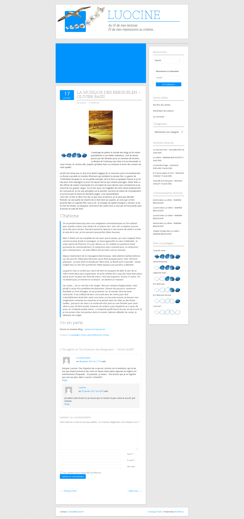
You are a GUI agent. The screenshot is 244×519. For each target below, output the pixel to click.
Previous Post (68, 491)
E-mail (130, 460)
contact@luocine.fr (76, 511)
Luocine (82, 387)
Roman (106, 335)
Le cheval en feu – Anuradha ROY (167, 149)
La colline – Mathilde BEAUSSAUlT (167, 157)
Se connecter (158, 116)
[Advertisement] (101, 63)
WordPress (179, 511)
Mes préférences (94, 335)
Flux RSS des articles (162, 105)
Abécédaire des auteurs (163, 110)
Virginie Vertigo (159, 231)
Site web (131, 466)
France (84, 335)
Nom (129, 454)
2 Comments (94, 102)
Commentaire (127, 427)
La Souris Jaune (83, 357)
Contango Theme (155, 511)
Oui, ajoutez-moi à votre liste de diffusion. (82, 472)
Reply (65, 380)
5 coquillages (74, 335)
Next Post (134, 491)
